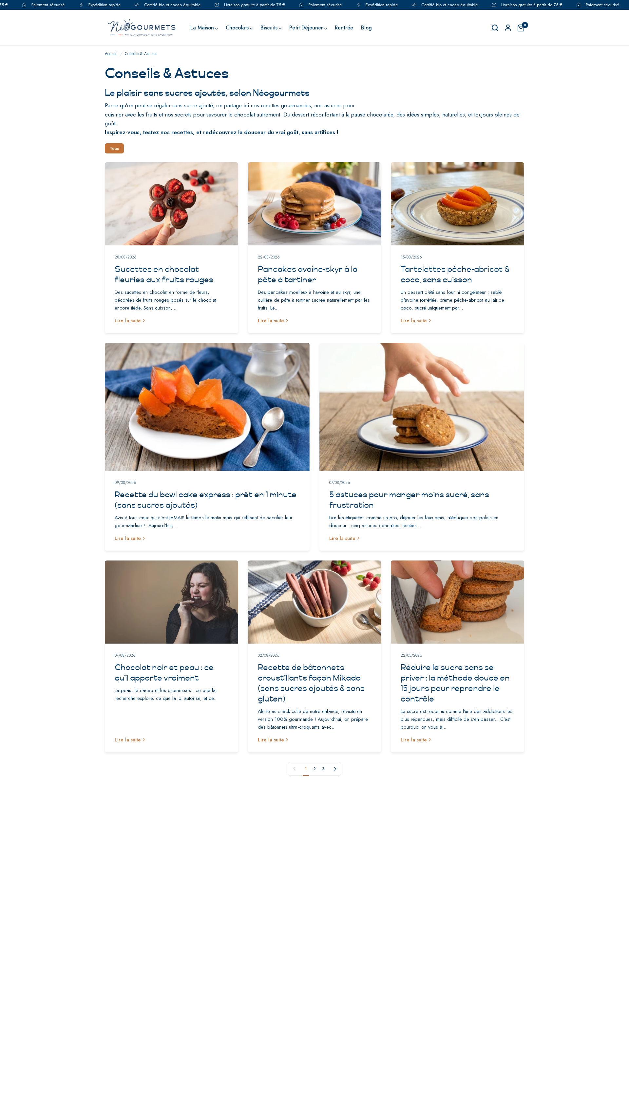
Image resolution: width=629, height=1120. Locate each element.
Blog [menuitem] (366, 28)
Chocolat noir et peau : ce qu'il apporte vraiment (164, 672)
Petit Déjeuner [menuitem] (306, 28)
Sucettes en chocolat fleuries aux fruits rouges (164, 274)
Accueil (111, 54)
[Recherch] (495, 28)
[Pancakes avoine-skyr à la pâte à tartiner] (314, 203)
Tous (114, 148)
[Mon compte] (508, 28)
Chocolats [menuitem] (237, 28)
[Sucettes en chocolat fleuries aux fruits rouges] (171, 203)
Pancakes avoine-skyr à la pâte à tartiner (307, 274)
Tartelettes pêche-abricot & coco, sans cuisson (455, 274)
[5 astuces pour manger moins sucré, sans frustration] (421, 407)
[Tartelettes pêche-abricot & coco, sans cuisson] (457, 203)
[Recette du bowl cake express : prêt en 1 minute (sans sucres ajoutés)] (207, 407)
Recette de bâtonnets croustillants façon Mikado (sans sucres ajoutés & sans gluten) (311, 683)
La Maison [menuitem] (202, 28)
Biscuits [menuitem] (268, 28)
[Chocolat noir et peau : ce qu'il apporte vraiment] (171, 602)
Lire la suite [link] (128, 320)
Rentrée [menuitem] (344, 28)
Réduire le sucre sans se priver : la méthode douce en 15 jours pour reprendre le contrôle (455, 683)
